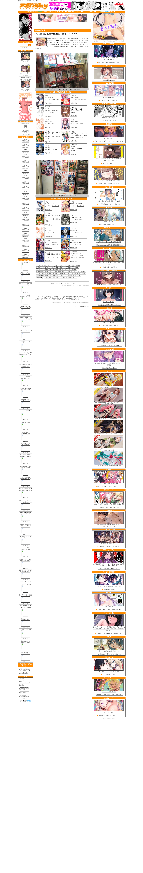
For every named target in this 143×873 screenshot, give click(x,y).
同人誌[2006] (86, 285)
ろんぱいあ (55, 244)
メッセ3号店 (71, 38)
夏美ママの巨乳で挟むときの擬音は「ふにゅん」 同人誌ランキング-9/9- (58, 276)
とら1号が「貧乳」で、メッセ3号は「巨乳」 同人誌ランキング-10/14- (58, 266)
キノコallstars (82, 99)
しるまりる (80, 206)
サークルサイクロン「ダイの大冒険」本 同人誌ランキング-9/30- (56, 270)
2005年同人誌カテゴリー (69, 278)
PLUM (79, 244)
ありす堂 (80, 219)
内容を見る (48, 103)
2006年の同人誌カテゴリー (52, 278)
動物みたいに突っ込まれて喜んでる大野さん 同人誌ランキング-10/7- (57, 268)
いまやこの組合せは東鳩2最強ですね (60, 46)
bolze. (54, 124)
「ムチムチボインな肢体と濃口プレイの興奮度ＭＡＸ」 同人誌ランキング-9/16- (61, 274)
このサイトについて (56, 283)
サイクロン (80, 137)
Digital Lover (55, 99)
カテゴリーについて (70, 283)
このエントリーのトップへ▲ (81, 306)
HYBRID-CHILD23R (68, 40)
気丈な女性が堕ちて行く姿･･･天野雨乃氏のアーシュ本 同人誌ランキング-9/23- (61, 272)
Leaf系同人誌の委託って (57, 302)
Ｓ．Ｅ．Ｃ (55, 206)
